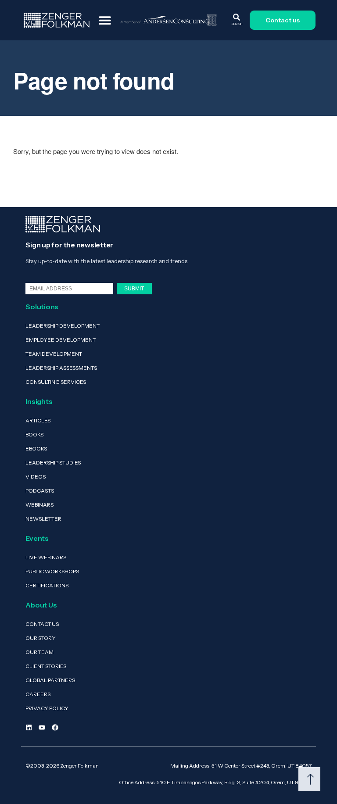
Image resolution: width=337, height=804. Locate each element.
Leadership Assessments (61, 367)
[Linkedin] (28, 727)
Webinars (39, 504)
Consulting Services (55, 382)
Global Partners (50, 680)
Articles (37, 420)
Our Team (39, 652)
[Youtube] (42, 727)
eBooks (36, 448)
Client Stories (45, 666)
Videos (35, 476)
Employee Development (60, 339)
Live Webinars (45, 557)
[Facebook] (55, 727)
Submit (134, 288)
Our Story (40, 638)
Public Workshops (52, 571)
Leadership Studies (53, 462)
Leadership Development (62, 325)
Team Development (53, 353)
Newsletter (43, 518)
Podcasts (39, 490)
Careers (37, 694)
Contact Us (42, 624)
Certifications (46, 585)
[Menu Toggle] (104, 20)
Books (34, 434)
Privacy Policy (46, 708)
